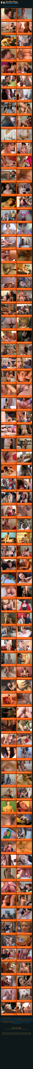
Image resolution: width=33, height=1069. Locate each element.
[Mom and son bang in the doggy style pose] (8, 242)
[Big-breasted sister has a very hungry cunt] (24, 833)
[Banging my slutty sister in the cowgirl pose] (8, 672)
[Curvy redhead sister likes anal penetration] (8, 255)
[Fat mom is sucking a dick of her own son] (8, 282)
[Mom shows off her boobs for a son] (8, 134)
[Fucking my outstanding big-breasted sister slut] (8, 416)
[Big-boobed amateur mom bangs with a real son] (8, 349)
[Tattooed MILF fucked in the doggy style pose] (24, 860)
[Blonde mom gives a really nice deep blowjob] (24, 349)
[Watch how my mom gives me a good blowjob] (24, 416)
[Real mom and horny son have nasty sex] (24, 54)
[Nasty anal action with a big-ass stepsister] (8, 927)
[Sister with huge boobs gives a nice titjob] (8, 766)
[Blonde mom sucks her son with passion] (8, 510)
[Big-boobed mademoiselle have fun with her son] (24, 604)
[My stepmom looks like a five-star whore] (8, 819)
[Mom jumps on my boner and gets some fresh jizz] (24, 806)
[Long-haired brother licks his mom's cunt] (24, 484)
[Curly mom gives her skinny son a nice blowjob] (8, 67)
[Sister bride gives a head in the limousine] (24, 403)
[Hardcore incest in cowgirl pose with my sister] (24, 631)
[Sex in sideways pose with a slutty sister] (24, 739)
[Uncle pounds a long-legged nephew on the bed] (8, 309)
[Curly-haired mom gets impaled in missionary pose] (8, 27)
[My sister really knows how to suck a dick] (8, 81)
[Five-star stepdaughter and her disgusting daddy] (24, 591)
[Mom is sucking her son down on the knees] (8, 215)
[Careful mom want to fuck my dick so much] (24, 67)
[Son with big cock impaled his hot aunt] (24, 578)
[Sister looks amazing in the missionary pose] (8, 121)
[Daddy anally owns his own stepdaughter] (24, 779)
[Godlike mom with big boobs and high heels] (8, 107)
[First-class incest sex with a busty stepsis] (8, 940)
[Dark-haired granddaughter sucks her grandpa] (8, 900)
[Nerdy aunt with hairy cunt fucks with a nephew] (24, 255)
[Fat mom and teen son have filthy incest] (24, 269)
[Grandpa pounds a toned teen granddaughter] (24, 27)
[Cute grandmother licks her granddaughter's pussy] (24, 242)
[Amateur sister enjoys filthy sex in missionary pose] (24, 981)
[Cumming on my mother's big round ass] (24, 13)
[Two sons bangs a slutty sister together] (8, 188)
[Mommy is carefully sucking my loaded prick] (8, 497)
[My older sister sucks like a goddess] (8, 631)
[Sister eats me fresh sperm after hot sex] (24, 1007)
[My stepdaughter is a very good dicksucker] (8, 913)
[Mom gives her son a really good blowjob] (24, 443)
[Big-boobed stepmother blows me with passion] (24, 954)
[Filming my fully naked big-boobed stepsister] (8, 645)
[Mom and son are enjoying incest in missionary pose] (24, 685)
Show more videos (16, 1028)
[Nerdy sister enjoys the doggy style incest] (8, 994)
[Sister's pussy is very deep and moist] (24, 927)
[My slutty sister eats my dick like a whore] (8, 564)
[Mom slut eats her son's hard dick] (8, 591)
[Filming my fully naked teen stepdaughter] (8, 443)
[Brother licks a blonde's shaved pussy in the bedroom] (8, 551)
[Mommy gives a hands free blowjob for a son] (8, 148)
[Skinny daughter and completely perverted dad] (24, 618)
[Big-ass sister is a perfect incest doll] (8, 363)
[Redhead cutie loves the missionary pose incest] (8, 537)
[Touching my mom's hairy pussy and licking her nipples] (24, 309)
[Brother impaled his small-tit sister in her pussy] (24, 672)
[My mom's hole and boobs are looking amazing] (24, 228)
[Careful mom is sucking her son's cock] (8, 403)
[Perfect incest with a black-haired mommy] (24, 658)
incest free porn (6, 1017)
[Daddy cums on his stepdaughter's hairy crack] (24, 390)
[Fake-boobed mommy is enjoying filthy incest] (24, 201)
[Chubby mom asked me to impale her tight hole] (8, 739)
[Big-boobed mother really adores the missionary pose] (8, 228)
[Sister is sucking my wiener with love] (24, 725)
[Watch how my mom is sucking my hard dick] (8, 336)
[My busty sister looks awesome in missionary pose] (24, 752)
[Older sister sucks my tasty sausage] (8, 954)
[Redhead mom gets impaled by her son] (8, 201)
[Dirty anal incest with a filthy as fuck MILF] (8, 618)
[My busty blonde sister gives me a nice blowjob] (24, 470)
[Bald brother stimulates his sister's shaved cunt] (8, 846)
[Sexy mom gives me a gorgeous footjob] (8, 725)
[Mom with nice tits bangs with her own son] (8, 269)
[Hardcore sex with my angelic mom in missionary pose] (8, 13)
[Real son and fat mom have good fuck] (8, 376)
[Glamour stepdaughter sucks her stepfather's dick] (24, 994)
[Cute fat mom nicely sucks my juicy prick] (24, 497)
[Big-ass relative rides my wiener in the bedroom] (24, 887)
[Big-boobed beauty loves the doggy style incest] (8, 296)
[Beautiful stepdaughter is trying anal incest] (8, 1007)
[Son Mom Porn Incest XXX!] (9, 2)
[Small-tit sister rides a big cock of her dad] (8, 981)
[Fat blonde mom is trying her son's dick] (8, 699)
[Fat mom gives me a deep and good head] (24, 900)
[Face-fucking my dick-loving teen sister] (8, 470)
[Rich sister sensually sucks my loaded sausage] (8, 484)
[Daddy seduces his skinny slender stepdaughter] (24, 94)
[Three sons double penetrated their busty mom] (24, 121)
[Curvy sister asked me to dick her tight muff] (8, 604)
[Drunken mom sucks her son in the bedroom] (8, 322)
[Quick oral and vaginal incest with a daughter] (24, 81)
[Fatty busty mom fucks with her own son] (24, 819)
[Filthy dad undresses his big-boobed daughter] (8, 873)
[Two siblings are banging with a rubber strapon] (24, 940)
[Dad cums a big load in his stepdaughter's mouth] (24, 793)
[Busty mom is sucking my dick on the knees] (24, 551)
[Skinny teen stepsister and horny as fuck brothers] (24, 873)
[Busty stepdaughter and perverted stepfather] (8, 524)
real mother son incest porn (24, 1019)
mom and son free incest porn (8, 1021)
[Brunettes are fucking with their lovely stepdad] (24, 913)
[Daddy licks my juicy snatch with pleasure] (24, 296)
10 (29, 1033)
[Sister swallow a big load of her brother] (24, 766)
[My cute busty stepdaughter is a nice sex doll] (8, 685)
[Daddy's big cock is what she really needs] (8, 457)
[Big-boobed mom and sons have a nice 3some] (8, 390)
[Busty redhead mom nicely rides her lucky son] (24, 537)
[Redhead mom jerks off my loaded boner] (24, 215)
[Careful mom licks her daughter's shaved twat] (24, 699)
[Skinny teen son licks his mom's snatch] (8, 40)
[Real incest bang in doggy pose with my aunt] (8, 712)
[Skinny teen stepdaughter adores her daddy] (8, 833)
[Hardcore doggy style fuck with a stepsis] (8, 860)
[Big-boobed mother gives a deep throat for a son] (8, 175)
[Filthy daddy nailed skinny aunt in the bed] (24, 457)
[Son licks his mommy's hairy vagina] (24, 322)
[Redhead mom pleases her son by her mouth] (8, 887)
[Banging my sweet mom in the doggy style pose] (8, 161)
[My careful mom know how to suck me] (24, 846)
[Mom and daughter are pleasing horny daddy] (24, 564)
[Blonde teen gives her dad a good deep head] (24, 363)
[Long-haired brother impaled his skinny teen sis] (8, 793)
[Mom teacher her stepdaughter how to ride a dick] (24, 430)
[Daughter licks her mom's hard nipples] (24, 510)
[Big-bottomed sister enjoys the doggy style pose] (8, 430)
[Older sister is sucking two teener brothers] (24, 524)
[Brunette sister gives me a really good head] (8, 752)
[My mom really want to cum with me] (24, 712)
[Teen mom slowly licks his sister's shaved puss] (24, 645)
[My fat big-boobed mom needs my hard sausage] (24, 282)
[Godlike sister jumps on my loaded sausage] (24, 188)
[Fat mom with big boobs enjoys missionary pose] (24, 967)
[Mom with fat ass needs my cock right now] (24, 134)
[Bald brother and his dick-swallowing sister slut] (24, 148)
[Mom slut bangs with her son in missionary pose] (8, 54)
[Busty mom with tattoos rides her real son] (8, 779)
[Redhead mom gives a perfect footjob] (8, 94)
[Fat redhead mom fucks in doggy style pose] (8, 806)
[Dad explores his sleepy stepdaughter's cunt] (8, 578)
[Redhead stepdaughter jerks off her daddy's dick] (24, 336)
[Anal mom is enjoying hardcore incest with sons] (24, 107)
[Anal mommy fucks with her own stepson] (24, 175)
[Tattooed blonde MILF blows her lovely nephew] (8, 658)
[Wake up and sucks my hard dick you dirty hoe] (24, 161)
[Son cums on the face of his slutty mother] (24, 376)
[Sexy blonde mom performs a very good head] (8, 967)
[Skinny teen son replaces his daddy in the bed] (24, 40)
